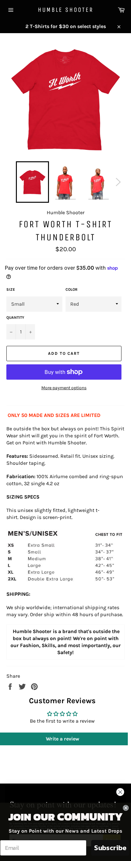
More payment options (63, 387)
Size (10, 289)
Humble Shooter (65, 9)
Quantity (15, 317)
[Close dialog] (120, 792)
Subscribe (110, 848)
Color (72, 289)
